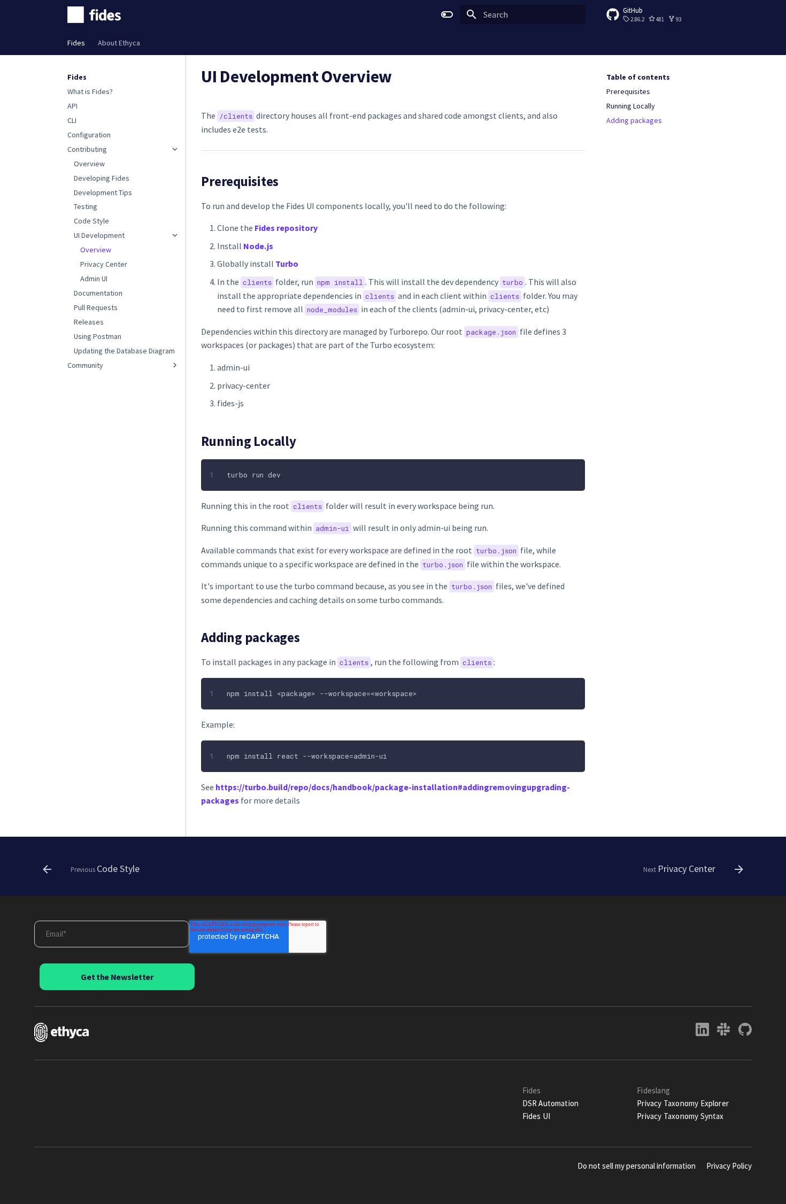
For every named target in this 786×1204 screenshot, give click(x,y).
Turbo (286, 263)
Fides (76, 43)
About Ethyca (119, 43)
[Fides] (94, 14)
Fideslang (653, 1090)
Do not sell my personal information (636, 1166)
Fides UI (536, 1116)
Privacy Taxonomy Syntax (680, 1116)
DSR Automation (550, 1103)
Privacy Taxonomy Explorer (683, 1103)
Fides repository (286, 227)
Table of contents (638, 77)
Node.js (258, 246)
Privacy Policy (729, 1166)
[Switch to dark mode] (447, 14)
